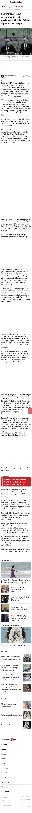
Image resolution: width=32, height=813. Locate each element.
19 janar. (17, 96)
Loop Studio (26, 805)
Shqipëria (10, 7)
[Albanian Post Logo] (16, 1)
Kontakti (3, 800)
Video (3, 759)
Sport (3, 754)
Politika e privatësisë (25, 799)
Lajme (3, 7)
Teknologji (5, 782)
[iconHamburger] (2, 1)
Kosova (17, 7)
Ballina (4, 745)
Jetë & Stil (5, 777)
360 (3, 763)
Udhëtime (5, 792)
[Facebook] (23, 76)
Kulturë (4, 773)
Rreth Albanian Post (6, 797)
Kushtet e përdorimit (25, 796)
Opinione (4, 768)
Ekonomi (4, 787)
